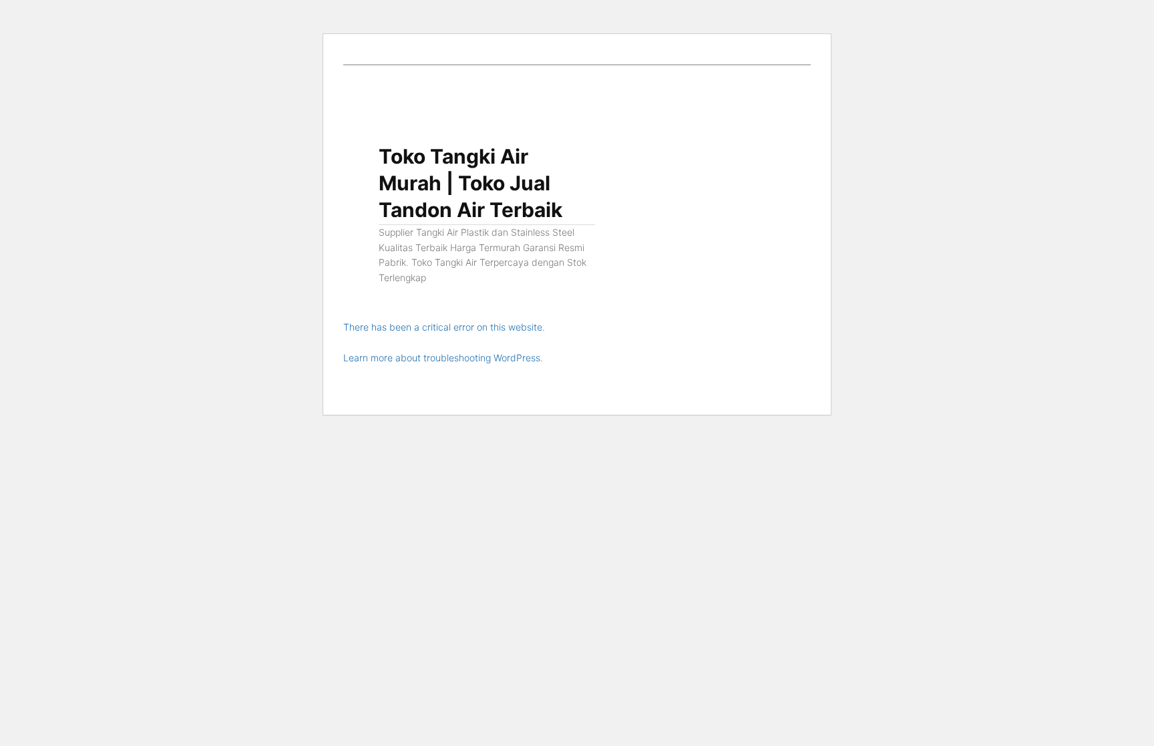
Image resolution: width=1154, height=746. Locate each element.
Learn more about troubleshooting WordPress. (443, 357)
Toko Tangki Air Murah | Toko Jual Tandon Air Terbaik (470, 183)
